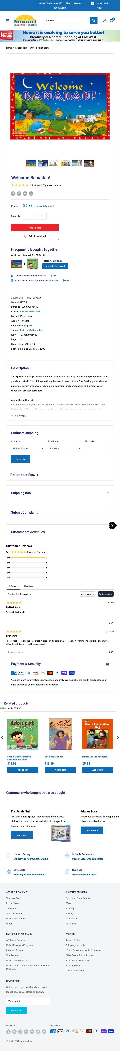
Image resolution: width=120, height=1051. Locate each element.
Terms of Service (74, 970)
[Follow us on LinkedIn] (44, 1031)
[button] (31, 163)
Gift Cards (70, 923)
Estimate (21, 458)
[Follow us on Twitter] (14, 1031)
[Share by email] (31, 193)
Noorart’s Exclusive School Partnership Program (27, 967)
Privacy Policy (72, 965)
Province (53, 441)
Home (9, 47)
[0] (111, 20)
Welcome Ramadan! (30, 275)
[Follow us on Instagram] (20, 1031)
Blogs (9, 923)
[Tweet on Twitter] (25, 193)
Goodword (17, 297)
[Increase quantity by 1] (43, 216)
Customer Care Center (77, 898)
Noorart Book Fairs (16, 960)
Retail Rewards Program (19, 945)
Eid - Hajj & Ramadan (31, 329)
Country (15, 441)
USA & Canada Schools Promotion (83, 950)
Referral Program (15, 950)
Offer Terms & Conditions (79, 955)
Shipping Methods (75, 945)
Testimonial (12, 908)
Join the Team (14, 913)
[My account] (104, 20)
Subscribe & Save (102, 5)
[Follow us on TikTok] (38, 1031)
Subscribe (16, 1010)
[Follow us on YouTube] (32, 1031)
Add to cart (35, 227)
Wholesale (12, 955)
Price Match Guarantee (77, 960)
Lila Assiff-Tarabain (30, 311)
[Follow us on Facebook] (8, 1031)
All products (21, 47)
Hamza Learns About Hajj (95, 756)
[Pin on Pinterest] (19, 193)
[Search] (94, 20)
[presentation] (2, 737)
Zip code (89, 441)
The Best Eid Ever (54, 756)
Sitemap (70, 908)
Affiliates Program (16, 940)
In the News (12, 903)
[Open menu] (7, 20)
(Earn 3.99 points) (44, 206)
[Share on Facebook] (13, 193)
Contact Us (71, 918)
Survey (69, 913)
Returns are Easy (23, 475)
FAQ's (68, 903)
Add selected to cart (55, 266)
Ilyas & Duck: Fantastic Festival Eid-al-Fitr (36, 280)
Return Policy (72, 940)
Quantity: (16, 215)
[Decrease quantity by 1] (26, 216)
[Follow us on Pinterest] (26, 1031)
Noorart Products (15, 918)
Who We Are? (13, 898)
